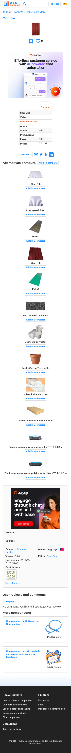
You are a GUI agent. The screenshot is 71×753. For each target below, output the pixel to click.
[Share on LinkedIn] (51, 154)
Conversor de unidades (15, 713)
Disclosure (43, 700)
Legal (41, 704)
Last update (12, 560)
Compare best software (15, 704)
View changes (12, 583)
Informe (25, 154)
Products (18, 12)
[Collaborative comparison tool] (12, 4)
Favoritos (31, 41)
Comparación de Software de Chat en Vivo (22, 622)
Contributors (12, 567)
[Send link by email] (36, 154)
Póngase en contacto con (51, 708)
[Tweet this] (46, 154)
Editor (41, 556)
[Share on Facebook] (41, 154)
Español (65, 4)
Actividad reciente (12, 729)
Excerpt (9, 532)
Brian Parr (52, 556)
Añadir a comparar (47, 163)
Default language (47, 549)
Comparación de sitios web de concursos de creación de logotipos (23, 654)
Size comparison (11, 717)
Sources (10, 540)
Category (10, 549)
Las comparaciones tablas (16, 708)
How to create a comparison (17, 700)
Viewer (9, 556)
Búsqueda (24, 3)
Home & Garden (35, 12)
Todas (6, 12)
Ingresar (54, 4)
